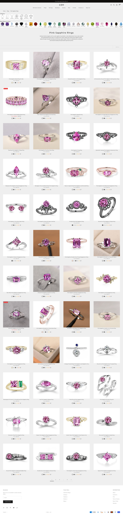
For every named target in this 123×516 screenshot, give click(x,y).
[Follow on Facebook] (3, 507)
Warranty (115, 503)
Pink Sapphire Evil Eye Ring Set (107, 399)
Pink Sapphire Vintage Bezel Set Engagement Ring (107, 114)
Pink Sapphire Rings (14, 11)
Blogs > (65, 501)
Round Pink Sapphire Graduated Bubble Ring (16, 470)
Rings (45, 7)
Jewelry (64, 7)
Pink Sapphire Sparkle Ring (77, 114)
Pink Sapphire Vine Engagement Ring (106, 292)
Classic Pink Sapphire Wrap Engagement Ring (46, 435)
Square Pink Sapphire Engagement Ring (107, 470)
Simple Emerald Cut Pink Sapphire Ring (76, 78)
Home (4, 11)
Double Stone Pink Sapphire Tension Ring (46, 470)
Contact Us (115, 494)
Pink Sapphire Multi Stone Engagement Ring (76, 470)
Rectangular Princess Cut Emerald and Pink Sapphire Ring (16, 399)
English (4, 512)
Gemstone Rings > (67, 492)
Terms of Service (116, 499)
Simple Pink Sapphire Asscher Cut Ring (46, 292)
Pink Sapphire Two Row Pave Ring (46, 150)
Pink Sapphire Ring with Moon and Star (46, 221)
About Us (88, 7)
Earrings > (65, 494)
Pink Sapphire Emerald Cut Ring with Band (106, 257)
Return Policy (115, 501)
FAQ (114, 496)
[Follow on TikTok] (17, 507)
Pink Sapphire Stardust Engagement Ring (76, 292)
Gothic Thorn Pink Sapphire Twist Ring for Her (76, 435)
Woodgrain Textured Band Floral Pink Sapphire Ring (46, 185)
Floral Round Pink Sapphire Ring (76, 399)
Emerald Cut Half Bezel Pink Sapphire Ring (76, 328)
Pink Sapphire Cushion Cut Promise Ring (107, 328)
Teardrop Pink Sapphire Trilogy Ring (16, 150)
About (114, 492)
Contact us (81, 7)
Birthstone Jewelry (37, 7)
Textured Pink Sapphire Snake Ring (106, 435)
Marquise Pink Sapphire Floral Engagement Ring (16, 185)
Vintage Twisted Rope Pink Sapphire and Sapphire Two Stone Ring (77, 364)
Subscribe (8, 501)
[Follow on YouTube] (13, 507)
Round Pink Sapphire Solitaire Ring (46, 257)
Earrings (51, 7)
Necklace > (65, 496)
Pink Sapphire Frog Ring (76, 150)
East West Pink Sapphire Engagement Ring (16, 292)
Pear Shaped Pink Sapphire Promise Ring (46, 114)
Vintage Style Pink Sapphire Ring (76, 221)
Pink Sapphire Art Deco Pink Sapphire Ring (46, 78)
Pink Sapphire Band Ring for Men (16, 78)
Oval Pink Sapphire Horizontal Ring (16, 328)
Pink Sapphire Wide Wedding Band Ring (16, 114)
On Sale (74, 7)
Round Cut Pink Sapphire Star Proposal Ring (107, 363)
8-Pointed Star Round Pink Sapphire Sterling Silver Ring (106, 78)
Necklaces (57, 7)
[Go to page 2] (71, 479)
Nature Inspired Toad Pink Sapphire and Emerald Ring (76, 185)
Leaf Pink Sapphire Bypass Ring (46, 399)
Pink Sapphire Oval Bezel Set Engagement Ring (106, 185)
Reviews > (65, 499)
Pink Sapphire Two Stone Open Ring (16, 221)
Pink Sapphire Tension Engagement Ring (16, 257)
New (69, 7)
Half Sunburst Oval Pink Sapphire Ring (46, 363)
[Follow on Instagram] (7, 507)
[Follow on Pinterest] (10, 507)
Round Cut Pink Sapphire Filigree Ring (106, 221)
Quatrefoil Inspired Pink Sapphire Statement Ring (107, 150)
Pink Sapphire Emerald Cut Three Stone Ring (46, 328)
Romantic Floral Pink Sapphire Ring (16, 435)
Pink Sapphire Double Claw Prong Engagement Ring (76, 257)
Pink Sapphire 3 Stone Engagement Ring (16, 363)
